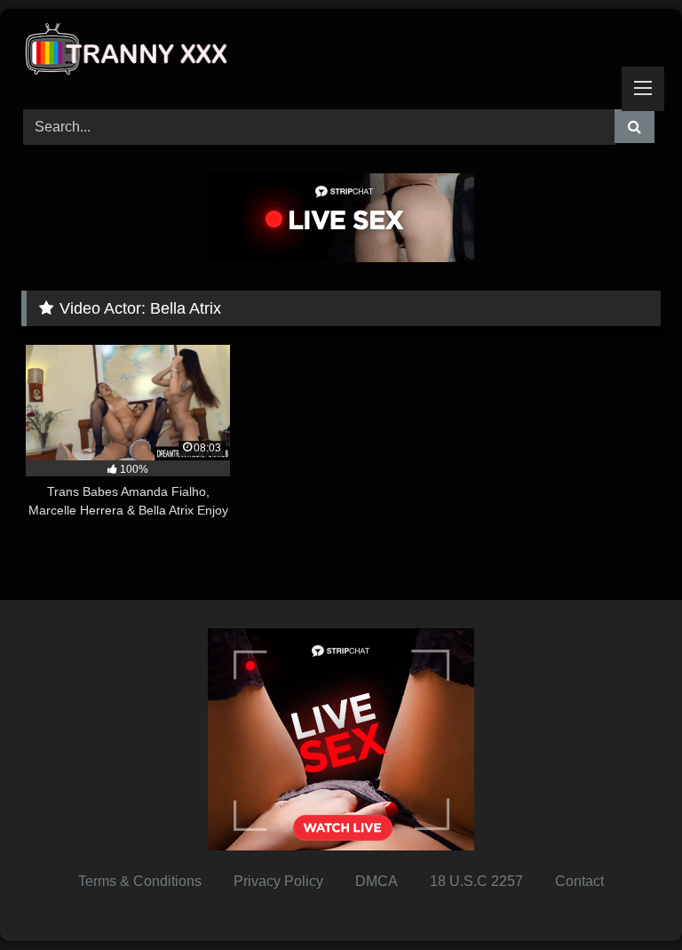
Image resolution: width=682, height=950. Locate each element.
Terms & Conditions (140, 881)
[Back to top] (626, 897)
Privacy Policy (278, 881)
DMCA (376, 881)
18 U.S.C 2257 (476, 881)
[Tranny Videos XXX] (341, 53)
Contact (579, 881)
